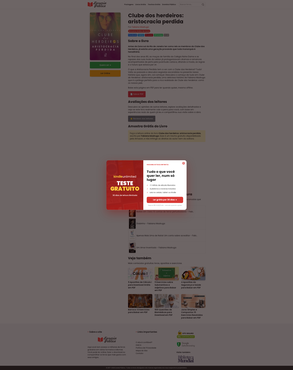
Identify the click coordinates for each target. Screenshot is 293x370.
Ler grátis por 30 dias (165, 199)
